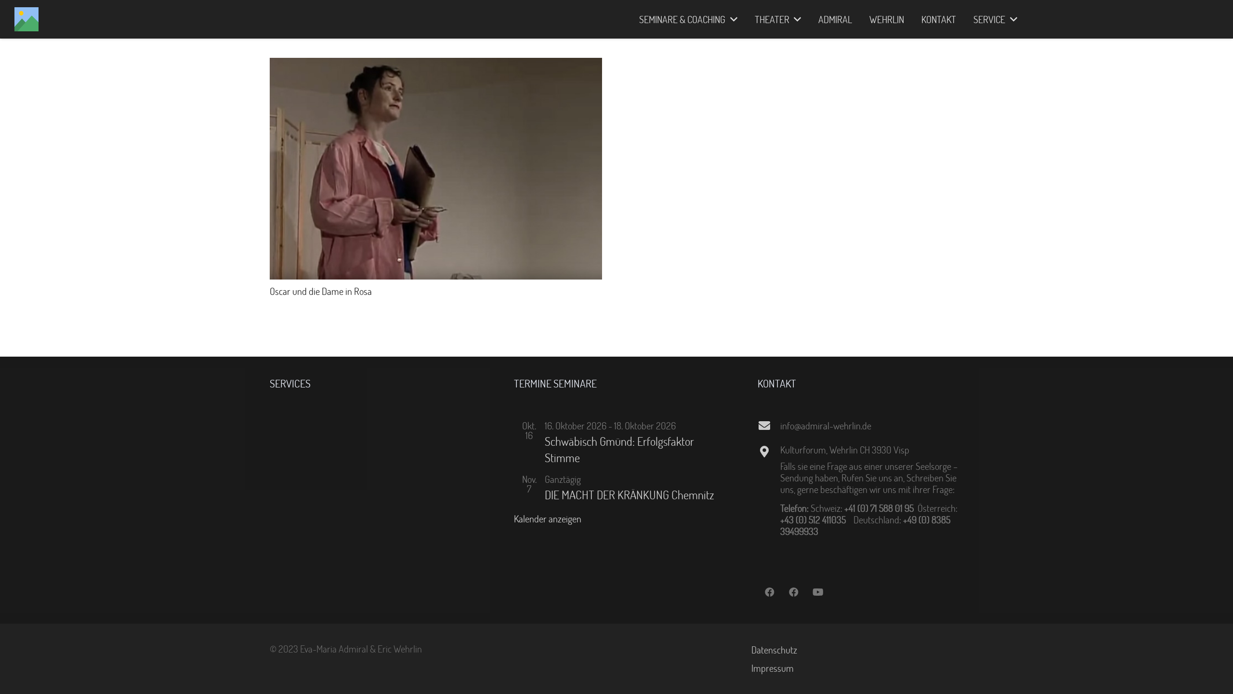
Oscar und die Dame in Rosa (321, 291)
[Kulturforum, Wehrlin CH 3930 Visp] (769, 451)
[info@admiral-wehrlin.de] (769, 425)
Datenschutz (774, 649)
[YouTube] (818, 592)
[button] (731, 19)
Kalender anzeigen (547, 518)
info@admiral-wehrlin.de (825, 425)
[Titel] (26, 19)
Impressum (772, 668)
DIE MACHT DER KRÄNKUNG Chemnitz (629, 494)
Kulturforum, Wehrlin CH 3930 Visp (844, 449)
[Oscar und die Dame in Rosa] (436, 63)
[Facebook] (770, 592)
